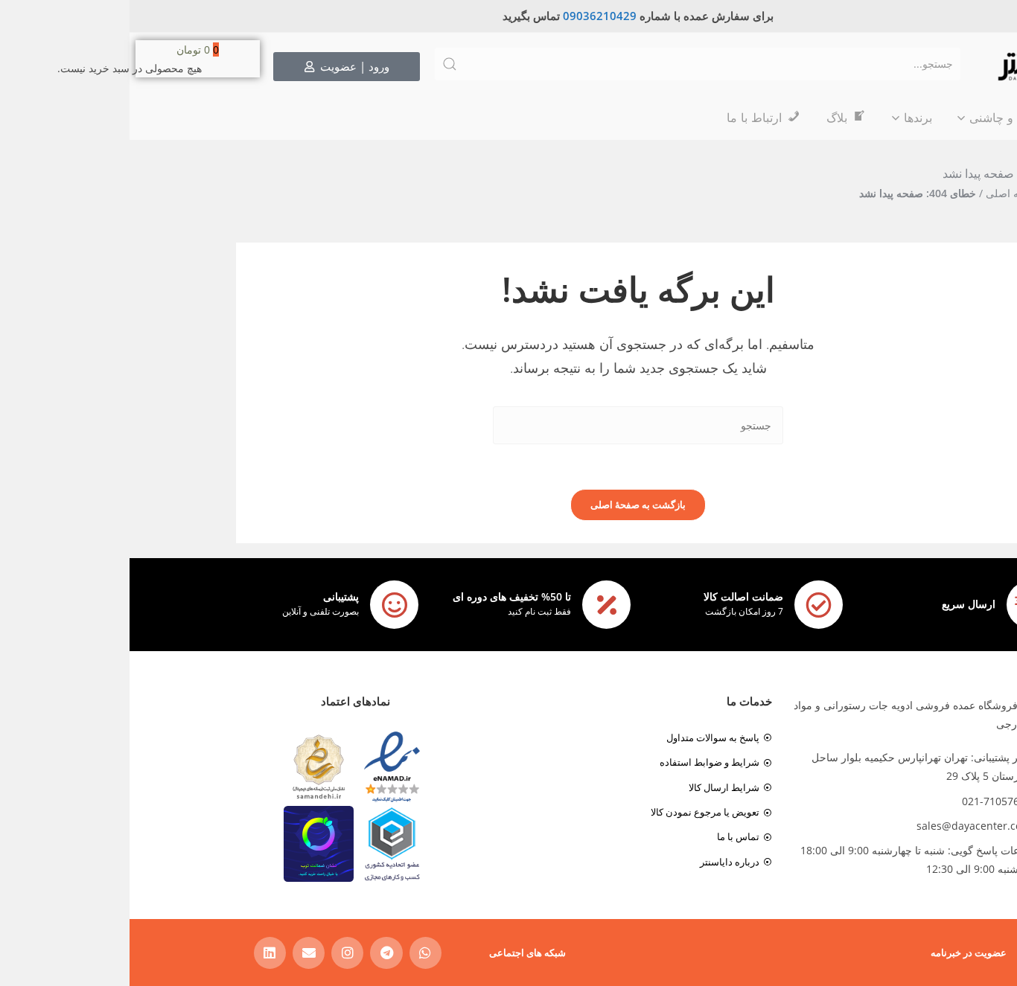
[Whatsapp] (296, 953)
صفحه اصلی (883, 193)
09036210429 (470, 15)
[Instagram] (218, 953)
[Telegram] (256, 953)
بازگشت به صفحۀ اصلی (508, 504)
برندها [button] (788, 117)
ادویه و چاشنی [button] (875, 117)
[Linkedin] (140, 953)
